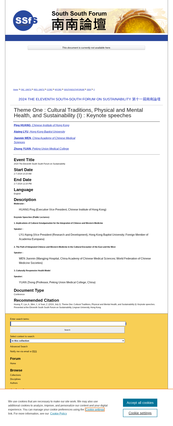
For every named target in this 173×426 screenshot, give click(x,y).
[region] (86, 407)
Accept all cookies (140, 403)
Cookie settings (94, 409)
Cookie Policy (58, 413)
